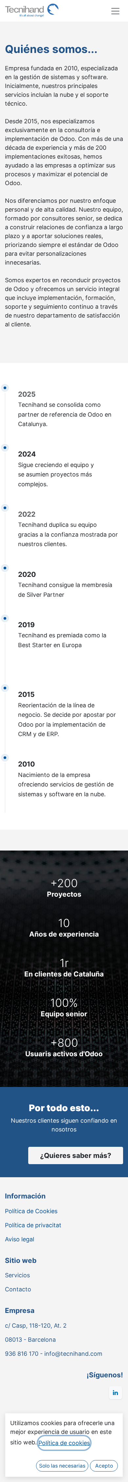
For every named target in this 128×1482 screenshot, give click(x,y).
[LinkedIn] (115, 1392)
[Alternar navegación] (115, 11)
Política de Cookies (31, 1211)
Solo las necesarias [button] (62, 1466)
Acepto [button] (104, 1466)
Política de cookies (64, 1442)
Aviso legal (19, 1239)
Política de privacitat (33, 1225)
